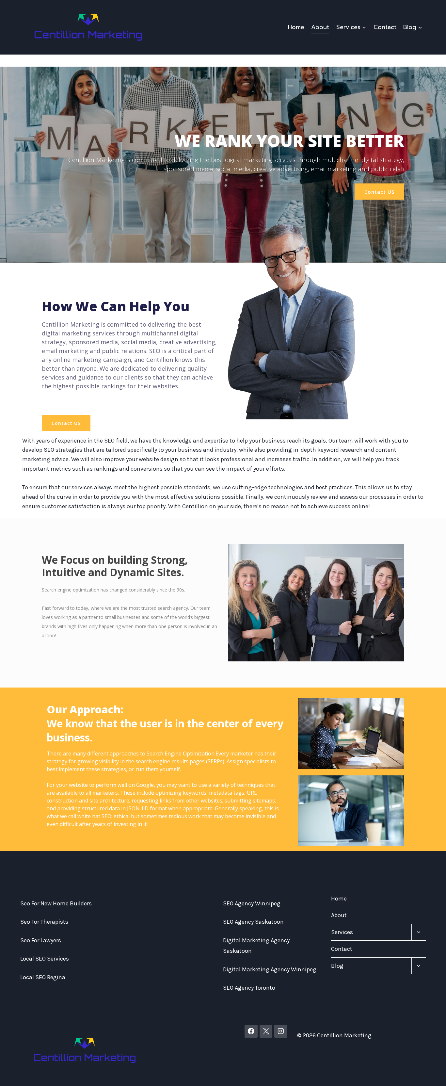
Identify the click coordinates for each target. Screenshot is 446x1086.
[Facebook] (251, 1031)
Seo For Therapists (44, 921)
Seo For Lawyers (40, 940)
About (320, 27)
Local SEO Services (44, 958)
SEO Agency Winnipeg (251, 903)
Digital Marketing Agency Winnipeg (269, 969)
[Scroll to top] (431, 1074)
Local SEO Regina (42, 977)
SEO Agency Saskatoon (253, 921)
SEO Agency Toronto (249, 987)
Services (342, 932)
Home (296, 27)
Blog (337, 965)
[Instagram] (280, 1031)
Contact (385, 27)
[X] (266, 1031)
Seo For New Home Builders (56, 903)
